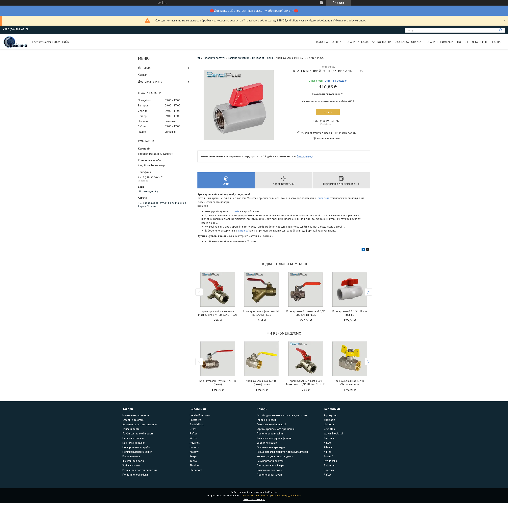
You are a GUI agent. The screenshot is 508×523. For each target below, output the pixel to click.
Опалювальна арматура (271, 447)
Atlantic (328, 447)
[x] (367, 250)
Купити (328, 112)
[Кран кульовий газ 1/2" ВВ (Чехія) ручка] (261, 359)
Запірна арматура (238, 57)
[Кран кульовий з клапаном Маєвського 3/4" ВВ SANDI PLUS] (217, 289)
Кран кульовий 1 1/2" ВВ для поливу (349, 313)
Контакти (384, 42)
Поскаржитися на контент (255, 495)
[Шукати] (500, 30)
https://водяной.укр (149, 191)
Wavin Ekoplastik (333, 433)
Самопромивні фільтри (270, 465)
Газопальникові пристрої (271, 424)
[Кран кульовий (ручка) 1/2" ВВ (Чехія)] (217, 359)
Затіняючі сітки (131, 465)
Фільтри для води (133, 461)
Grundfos (329, 429)
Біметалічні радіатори (135, 415)
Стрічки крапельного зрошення (275, 429)
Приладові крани (262, 57)
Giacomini (329, 438)
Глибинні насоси (266, 420)
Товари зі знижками (439, 42)
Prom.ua (272, 491)
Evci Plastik (330, 461)
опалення (323, 198)
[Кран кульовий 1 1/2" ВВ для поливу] (350, 289)
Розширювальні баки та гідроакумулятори (282, 452)
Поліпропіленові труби (136, 447)
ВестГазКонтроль (200, 415)
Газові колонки (131, 456)
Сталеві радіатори (133, 420)
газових (243, 230)
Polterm (194, 447)
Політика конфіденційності (286, 495)
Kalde (327, 442)
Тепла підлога (131, 429)
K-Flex (327, 452)
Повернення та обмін (472, 42)
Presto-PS (196, 420)
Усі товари (144, 67)
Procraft (328, 456)
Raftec (193, 433)
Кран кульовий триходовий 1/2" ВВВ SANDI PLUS (305, 313)
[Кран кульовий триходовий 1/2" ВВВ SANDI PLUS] (306, 289)
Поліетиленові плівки (135, 474)
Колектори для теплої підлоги (275, 456)
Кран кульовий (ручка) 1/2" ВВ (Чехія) (217, 382)
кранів (235, 211)
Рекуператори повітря (270, 461)
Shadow (194, 465)
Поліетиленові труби (269, 474)
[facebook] (363, 250)
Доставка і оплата (408, 42)
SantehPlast (197, 424)
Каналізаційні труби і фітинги (274, 438)
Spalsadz (329, 420)
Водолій (329, 470)
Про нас (496, 42)
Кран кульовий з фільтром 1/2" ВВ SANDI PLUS (261, 313)
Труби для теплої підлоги (138, 433)
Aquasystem (331, 415)
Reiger (193, 456)
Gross (193, 429)
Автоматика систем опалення (139, 424)
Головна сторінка (328, 42)
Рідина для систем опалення (139, 470)
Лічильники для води (269, 470)
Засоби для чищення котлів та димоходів (282, 415)
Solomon (329, 465)
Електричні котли (267, 442)
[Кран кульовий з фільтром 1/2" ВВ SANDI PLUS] (261, 289)
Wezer (193, 438)
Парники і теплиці (133, 438)
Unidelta (329, 424)
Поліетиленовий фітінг (270, 433)
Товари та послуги (358, 42)
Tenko (193, 461)
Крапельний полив (133, 442)
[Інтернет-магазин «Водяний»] (15, 41)
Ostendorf (196, 470)
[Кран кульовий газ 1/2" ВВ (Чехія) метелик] (350, 359)
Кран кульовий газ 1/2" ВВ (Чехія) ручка (261, 382)
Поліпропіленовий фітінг (137, 452)
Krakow (194, 452)
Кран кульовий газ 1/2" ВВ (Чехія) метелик (350, 382)
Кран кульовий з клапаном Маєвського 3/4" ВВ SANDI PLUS (217, 313)
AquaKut (194, 442)
